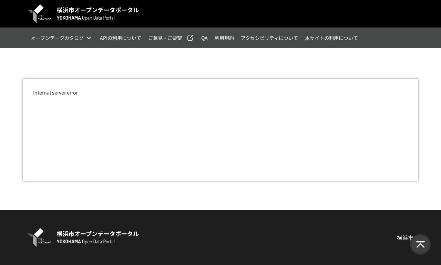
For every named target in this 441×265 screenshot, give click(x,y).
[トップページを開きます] (83, 13)
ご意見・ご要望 (165, 37)
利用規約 (224, 37)
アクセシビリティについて (269, 37)
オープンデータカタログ (57, 37)
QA (204, 37)
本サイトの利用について (331, 37)
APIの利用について (120, 37)
